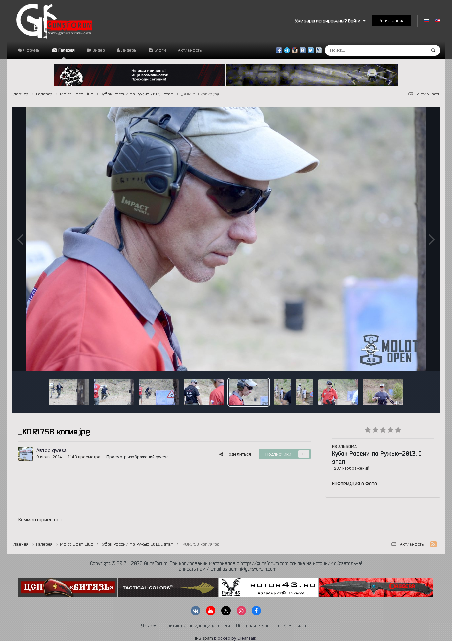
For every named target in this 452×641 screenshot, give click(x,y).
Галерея (66, 50)
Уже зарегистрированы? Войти (329, 21)
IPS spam (204, 638)
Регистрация (391, 20)
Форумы (31, 50)
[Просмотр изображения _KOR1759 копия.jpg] (204, 392)
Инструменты (411, 359)
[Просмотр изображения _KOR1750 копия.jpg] (304, 392)
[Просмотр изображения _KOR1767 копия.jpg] (69, 392)
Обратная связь (252, 625)
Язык (147, 625)
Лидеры (128, 50)
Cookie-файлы (290, 625)
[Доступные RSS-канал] (433, 544)
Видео (98, 50)
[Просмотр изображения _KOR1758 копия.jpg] (249, 392)
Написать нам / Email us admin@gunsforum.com (226, 569)
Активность (190, 50)
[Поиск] (433, 50)
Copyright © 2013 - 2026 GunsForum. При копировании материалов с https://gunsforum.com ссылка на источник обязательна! (226, 563)
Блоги (159, 50)
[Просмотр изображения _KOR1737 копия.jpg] (383, 392)
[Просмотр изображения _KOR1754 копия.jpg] (282, 392)
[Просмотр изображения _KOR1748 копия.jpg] (338, 392)
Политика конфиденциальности (196, 625)
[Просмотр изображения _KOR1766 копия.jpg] (114, 392)
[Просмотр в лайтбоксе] (226, 239)
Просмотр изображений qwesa (137, 456)
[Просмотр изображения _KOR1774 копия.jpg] (159, 392)
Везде (411, 50)
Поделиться (237, 454)
